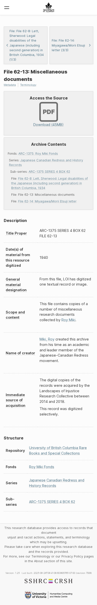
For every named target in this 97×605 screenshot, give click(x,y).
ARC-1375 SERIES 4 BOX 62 (49, 171)
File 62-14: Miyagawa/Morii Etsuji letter (47, 201)
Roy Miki (68, 320)
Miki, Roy (47, 339)
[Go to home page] (48, 7)
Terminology (28, 85)
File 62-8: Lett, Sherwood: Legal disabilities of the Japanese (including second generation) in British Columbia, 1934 (49, 183)
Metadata (10, 85)
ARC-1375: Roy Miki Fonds (38, 153)
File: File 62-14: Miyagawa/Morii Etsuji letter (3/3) (68, 45)
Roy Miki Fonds (41, 467)
